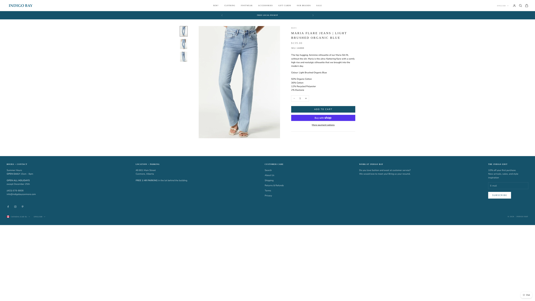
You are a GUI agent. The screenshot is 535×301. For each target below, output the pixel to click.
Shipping (269, 180)
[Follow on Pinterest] (22, 206)
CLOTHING (229, 6)
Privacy (268, 195)
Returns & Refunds (274, 185)
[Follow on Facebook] (8, 206)
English (501, 6)
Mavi (294, 28)
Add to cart (323, 109)
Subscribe (499, 195)
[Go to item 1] (184, 31)
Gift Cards (284, 6)
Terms (268, 190)
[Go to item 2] (184, 44)
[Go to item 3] (184, 57)
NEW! (216, 6)
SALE (319, 6)
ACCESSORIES (265, 6)
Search (268, 170)
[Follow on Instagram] (15, 206)
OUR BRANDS (304, 6)
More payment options (323, 125)
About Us (269, 175)
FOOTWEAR (247, 6)
